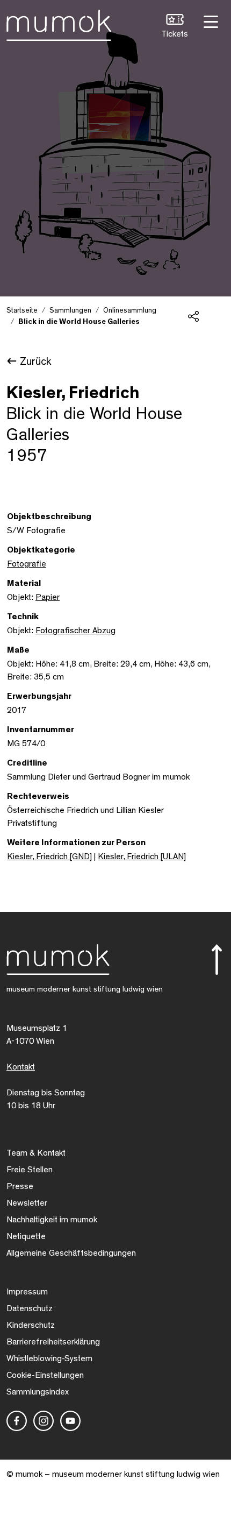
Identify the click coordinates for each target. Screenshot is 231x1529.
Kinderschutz (30, 1325)
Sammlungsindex (37, 1392)
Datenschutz (29, 1308)
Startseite (22, 310)
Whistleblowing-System (49, 1358)
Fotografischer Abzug (75, 630)
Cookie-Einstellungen (45, 1375)
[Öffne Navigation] (209, 21)
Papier (47, 597)
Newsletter (26, 1203)
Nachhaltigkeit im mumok (51, 1219)
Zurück (35, 361)
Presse (19, 1186)
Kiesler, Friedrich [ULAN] (142, 856)
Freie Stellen (29, 1169)
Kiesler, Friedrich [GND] (49, 856)
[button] (174, 27)
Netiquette (26, 1236)
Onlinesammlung (129, 310)
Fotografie (26, 564)
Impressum (27, 1291)
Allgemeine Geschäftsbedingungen (71, 1253)
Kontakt (20, 1067)
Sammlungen (70, 310)
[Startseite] (58, 23)
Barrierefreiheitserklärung (53, 1341)
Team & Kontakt (36, 1153)
